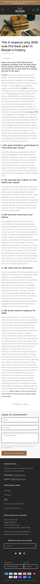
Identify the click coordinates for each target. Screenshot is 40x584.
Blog (5, 499)
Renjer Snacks (11, 580)
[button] (2, 10)
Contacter (7, 495)
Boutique (7, 490)
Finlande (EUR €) (12, 566)
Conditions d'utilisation (12, 508)
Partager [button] (7, 58)
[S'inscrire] (34, 546)
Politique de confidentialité (14, 504)
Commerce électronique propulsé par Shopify (25, 580)
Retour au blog (21, 404)
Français (29, 566)
